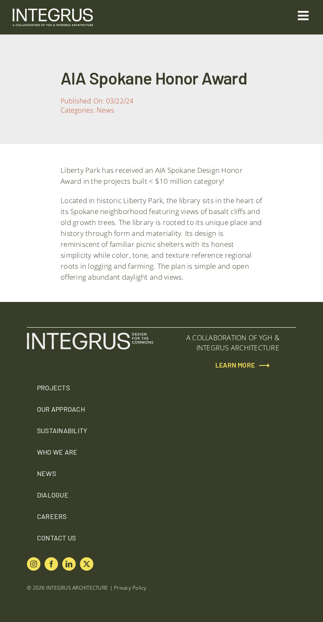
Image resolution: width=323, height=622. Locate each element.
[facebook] (51, 564)
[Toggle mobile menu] (304, 15)
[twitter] (86, 564)
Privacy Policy (130, 587)
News (105, 110)
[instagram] (33, 564)
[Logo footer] (90, 336)
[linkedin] (69, 564)
